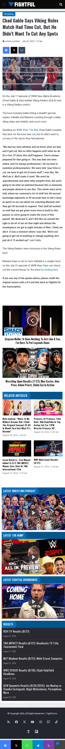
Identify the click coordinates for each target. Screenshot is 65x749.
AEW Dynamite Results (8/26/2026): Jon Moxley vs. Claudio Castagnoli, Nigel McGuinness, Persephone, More (32, 689)
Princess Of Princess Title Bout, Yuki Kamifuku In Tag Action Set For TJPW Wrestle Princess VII (47, 423)
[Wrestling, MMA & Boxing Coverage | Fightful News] (21, 4)
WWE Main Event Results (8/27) (46, 461)
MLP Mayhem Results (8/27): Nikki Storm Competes (32, 658)
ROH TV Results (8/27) (16, 631)
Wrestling (9, 14)
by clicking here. (50, 269)
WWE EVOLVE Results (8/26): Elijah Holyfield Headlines (28, 671)
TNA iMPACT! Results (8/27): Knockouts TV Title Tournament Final (31, 644)
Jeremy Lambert (12, 41)
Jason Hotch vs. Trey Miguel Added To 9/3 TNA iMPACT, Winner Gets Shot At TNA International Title (16, 464)
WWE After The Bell (27, 129)
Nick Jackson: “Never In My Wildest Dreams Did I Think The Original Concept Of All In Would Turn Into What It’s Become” (16, 425)
